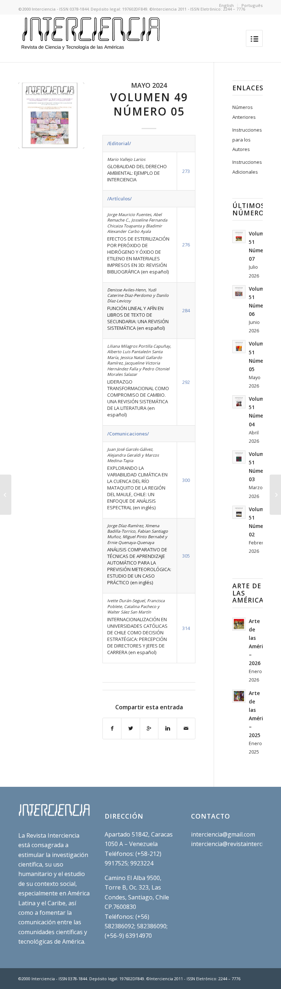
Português (252, 5)
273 (186, 171)
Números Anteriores (244, 112)
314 (186, 628)
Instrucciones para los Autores (247, 139)
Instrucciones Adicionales (247, 167)
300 (186, 480)
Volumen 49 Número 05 (149, 104)
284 (186, 310)
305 (186, 555)
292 (186, 382)
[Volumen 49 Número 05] (51, 115)
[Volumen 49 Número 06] (275, 495)
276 (186, 244)
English (226, 5)
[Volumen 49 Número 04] (5, 495)
